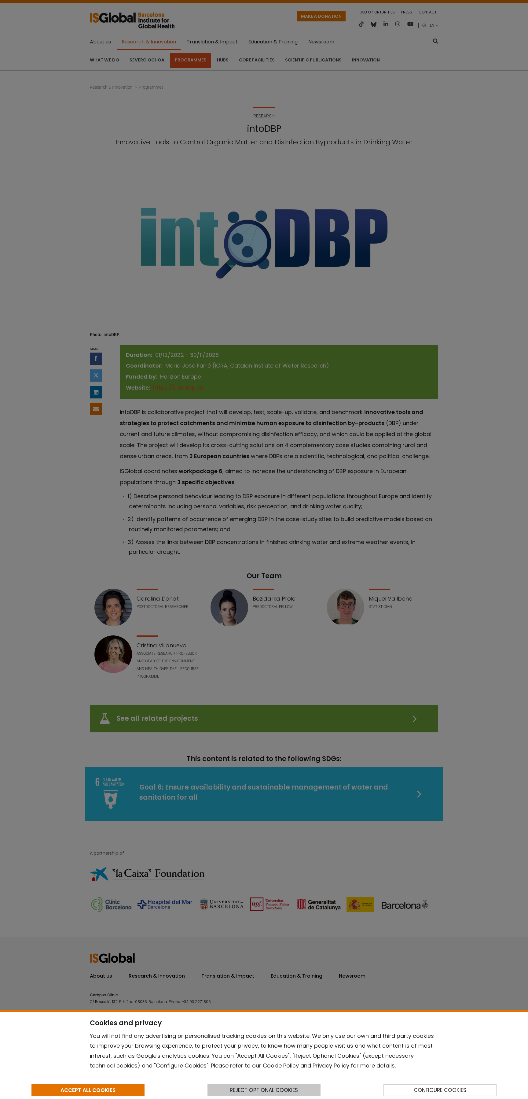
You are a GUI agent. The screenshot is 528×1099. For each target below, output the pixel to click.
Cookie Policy (281, 1065)
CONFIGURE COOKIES (440, 1090)
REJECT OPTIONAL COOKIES (264, 1090)
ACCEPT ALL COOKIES (88, 1090)
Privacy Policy (331, 1065)
